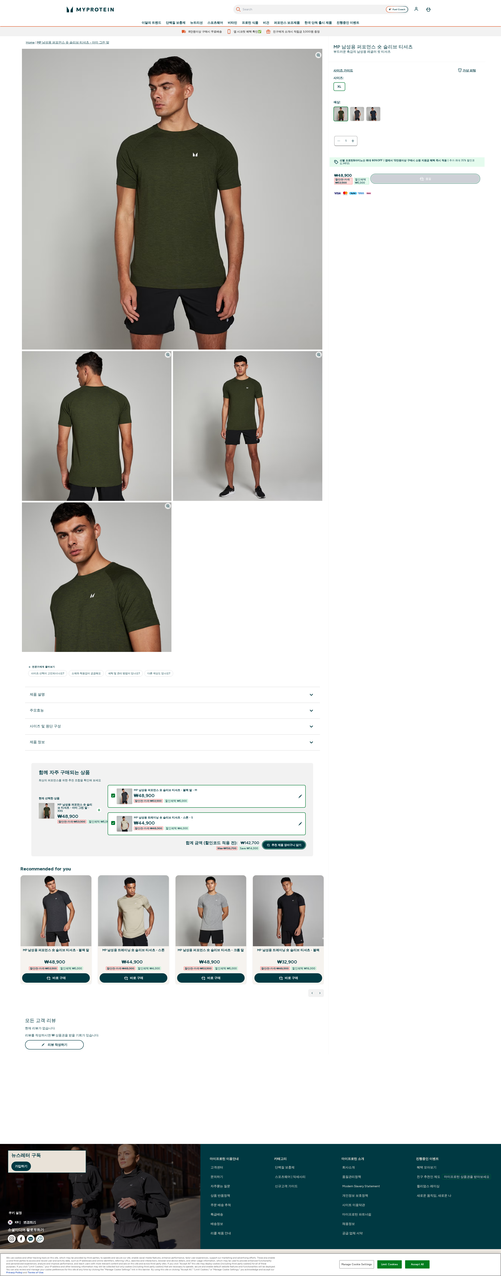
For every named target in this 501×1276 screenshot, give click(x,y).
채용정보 (348, 1223)
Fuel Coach (399, 9)
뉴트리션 (196, 22)
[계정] (417, 9)
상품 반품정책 (220, 1195)
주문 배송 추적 (221, 1205)
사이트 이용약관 (353, 1205)
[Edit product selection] (300, 796)
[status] (346, 141)
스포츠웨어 (215, 22)
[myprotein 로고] (90, 9)
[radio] (339, 86)
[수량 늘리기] (353, 141)
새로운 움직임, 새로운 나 (434, 1195)
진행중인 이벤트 (348, 22)
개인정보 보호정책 (355, 1195)
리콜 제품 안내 (221, 1233)
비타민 (232, 22)
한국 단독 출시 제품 (318, 22)
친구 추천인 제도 (453, 1176)
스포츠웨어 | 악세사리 (290, 1176)
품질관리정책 (351, 1176)
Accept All (417, 1264)
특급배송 (217, 1214)
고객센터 (217, 1167)
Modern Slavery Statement (361, 1186)
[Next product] (320, 993)
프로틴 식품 (250, 22)
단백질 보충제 (176, 22)
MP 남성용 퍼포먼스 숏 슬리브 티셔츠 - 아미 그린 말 (73, 42)
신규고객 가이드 (286, 1186)
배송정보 (217, 1223)
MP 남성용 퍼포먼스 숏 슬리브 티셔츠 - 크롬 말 (211, 950)
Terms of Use (35, 1272)
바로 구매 (59, 978)
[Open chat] (40, 1239)
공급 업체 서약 (352, 1233)
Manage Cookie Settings (357, 1264)
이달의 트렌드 (151, 22)
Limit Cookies (389, 1264)
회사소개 (348, 1167)
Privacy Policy (14, 1272)
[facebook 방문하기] (21, 1239)
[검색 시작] (238, 9)
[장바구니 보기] (428, 9)
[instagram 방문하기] (12, 1239)
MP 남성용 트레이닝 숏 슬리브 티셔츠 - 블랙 (288, 950)
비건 (266, 22)
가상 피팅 (469, 70)
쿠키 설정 (15, 1212)
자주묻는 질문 (220, 1186)
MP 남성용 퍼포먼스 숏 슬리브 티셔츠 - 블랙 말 (56, 950)
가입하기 (21, 1166)
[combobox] (321, 9)
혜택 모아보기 (426, 1167)
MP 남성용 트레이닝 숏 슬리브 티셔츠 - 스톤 (133, 950)
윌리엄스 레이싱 (428, 1186)
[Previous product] (312, 993)
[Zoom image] (318, 55)
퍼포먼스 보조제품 (287, 22)
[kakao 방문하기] (30, 1239)
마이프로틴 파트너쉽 (356, 1214)
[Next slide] (323, 938)
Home (30, 42)
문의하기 (217, 1176)
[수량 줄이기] (338, 141)
